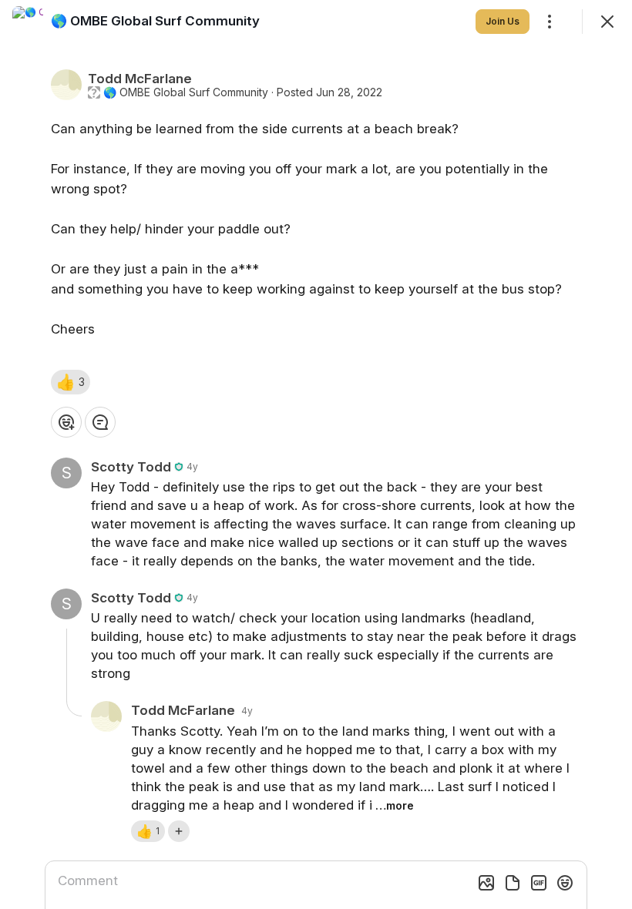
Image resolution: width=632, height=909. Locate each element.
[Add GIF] (538, 882)
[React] (66, 422)
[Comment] (100, 422)
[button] (70, 382)
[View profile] (27, 21)
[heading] (155, 21)
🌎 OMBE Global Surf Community (185, 92)
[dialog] (316, 454)
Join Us (502, 21)
